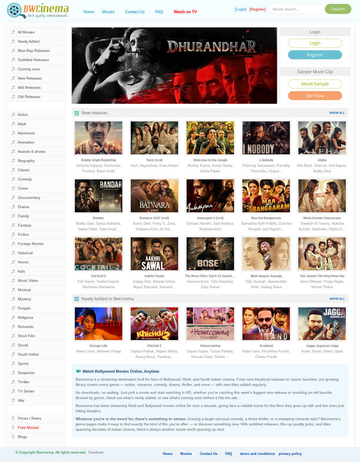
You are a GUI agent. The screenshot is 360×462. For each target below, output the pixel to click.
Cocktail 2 (98, 276)
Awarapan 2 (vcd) (210, 218)
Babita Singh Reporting (98, 160)
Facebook (96, 452)
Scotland (266, 346)
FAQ (159, 11)
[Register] (258, 9)
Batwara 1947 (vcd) (154, 218)
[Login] (240, 9)
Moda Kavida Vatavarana (322, 218)
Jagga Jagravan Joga (322, 346)
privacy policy (290, 454)
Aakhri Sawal (154, 276)
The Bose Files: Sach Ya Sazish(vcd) (212, 276)
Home (89, 11)
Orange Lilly (99, 346)
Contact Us (135, 11)
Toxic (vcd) (154, 160)
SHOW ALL (337, 112)
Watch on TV (185, 11)
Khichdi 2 (154, 346)
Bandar (98, 218)
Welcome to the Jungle (210, 160)
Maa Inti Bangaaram (266, 218)
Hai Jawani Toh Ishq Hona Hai (322, 276)
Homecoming (210, 346)
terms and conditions (257, 454)
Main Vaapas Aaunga (266, 276)
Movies (108, 11)
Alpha (322, 160)
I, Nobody (266, 160)
